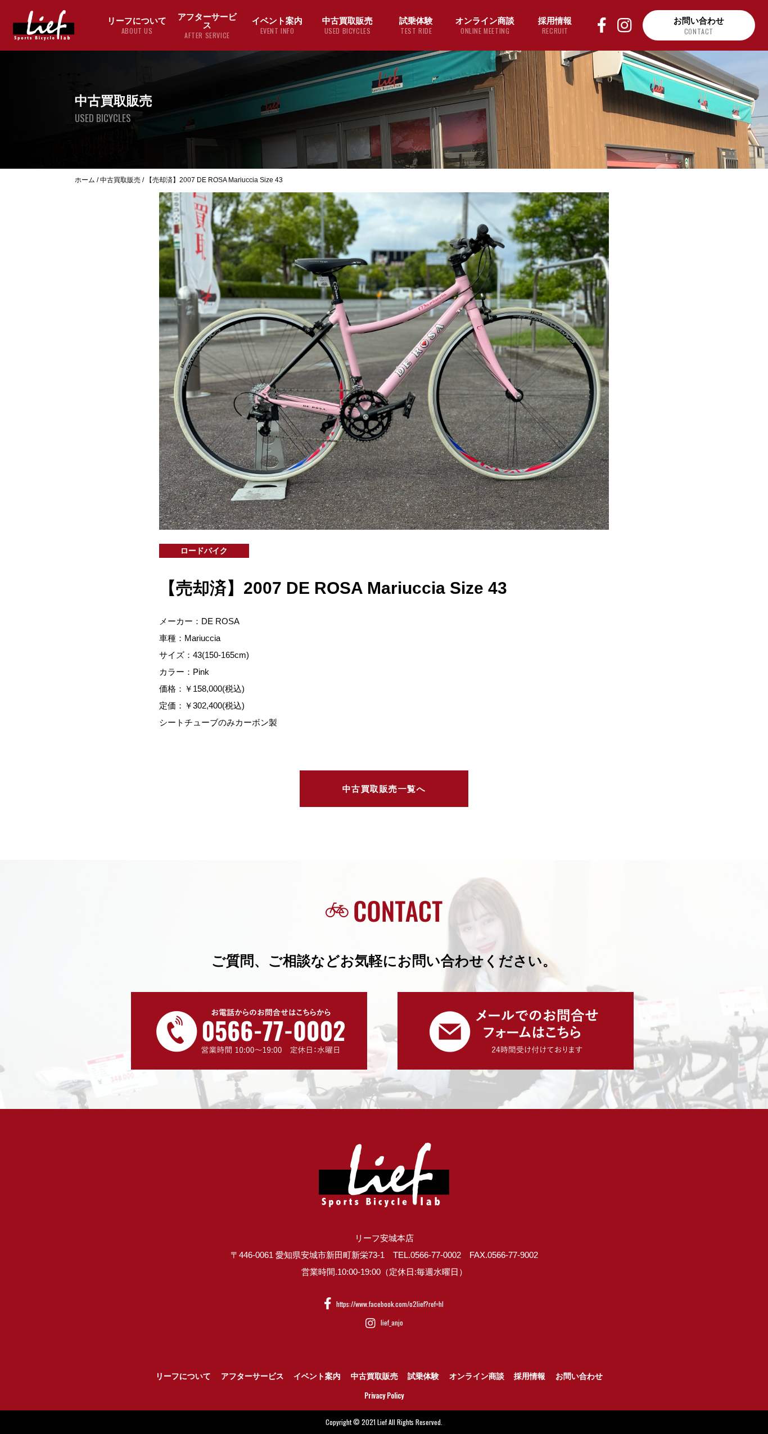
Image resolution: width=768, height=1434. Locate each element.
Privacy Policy (384, 1395)
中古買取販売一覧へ (384, 788)
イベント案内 (317, 1376)
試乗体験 (423, 1376)
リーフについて (183, 1376)
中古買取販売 (374, 1376)
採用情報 (529, 1376)
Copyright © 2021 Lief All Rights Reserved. (384, 1422)
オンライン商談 (476, 1376)
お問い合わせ (579, 1376)
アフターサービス (252, 1376)
